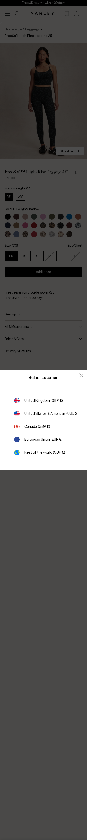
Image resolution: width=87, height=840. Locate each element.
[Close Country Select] (81, 375)
